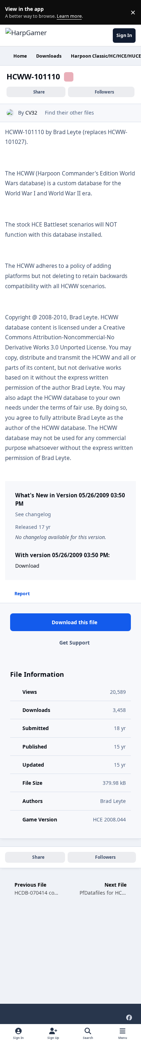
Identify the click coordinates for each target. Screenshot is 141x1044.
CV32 (31, 112)
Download (27, 565)
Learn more (14, 12)
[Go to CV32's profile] (10, 113)
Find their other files (69, 112)
